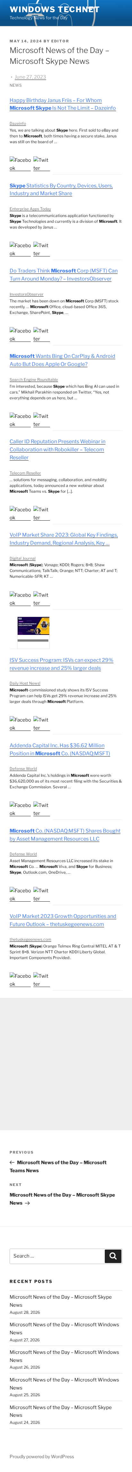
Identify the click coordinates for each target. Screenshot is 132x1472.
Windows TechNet (55, 9)
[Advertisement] (66, 1064)
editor (60, 41)
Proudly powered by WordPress (42, 1456)
